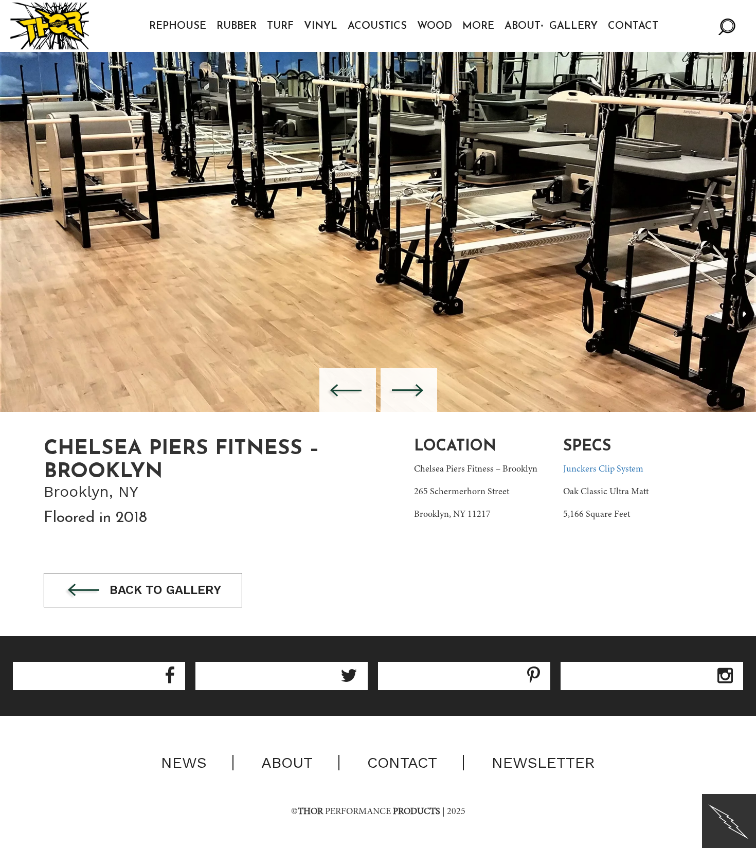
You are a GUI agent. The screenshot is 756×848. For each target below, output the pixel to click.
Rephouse (177, 26)
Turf (280, 26)
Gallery (573, 26)
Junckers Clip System (603, 469)
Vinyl (320, 26)
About (523, 26)
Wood (434, 26)
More (478, 26)
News (184, 762)
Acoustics (377, 26)
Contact (633, 26)
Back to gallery (163, 590)
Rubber (237, 26)
